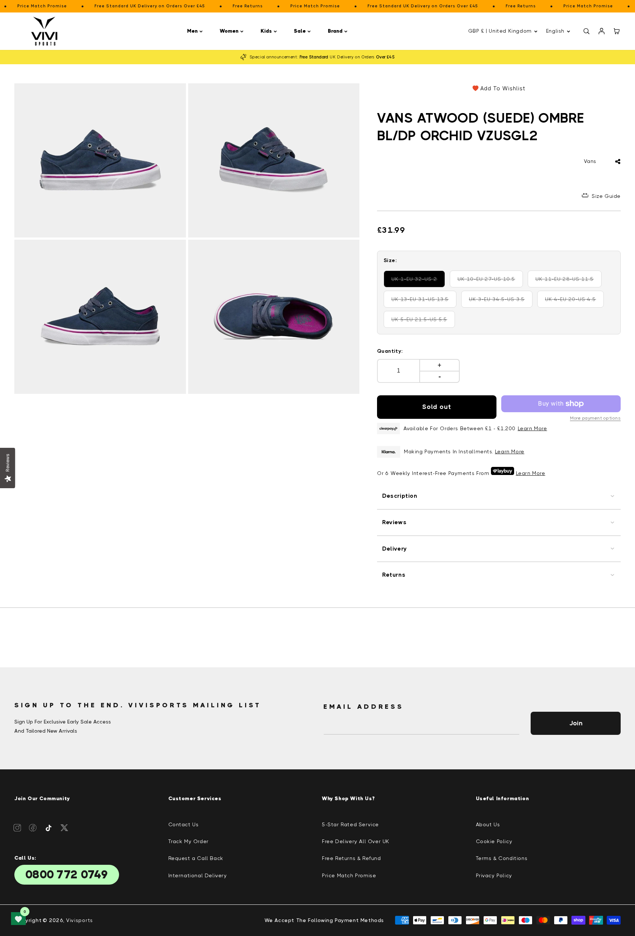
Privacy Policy (494, 875)
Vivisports (79, 920)
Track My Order (188, 841)
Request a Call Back (195, 858)
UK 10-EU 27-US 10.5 (488, 281)
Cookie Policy (494, 841)
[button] (196, 31)
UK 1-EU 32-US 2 (418, 281)
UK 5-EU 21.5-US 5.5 (421, 322)
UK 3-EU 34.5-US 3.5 (499, 302)
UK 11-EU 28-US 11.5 (566, 281)
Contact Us (183, 824)
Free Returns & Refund (351, 858)
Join (575, 723)
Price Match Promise (349, 875)
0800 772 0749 (66, 874)
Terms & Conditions (502, 858)
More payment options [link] (595, 418)
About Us (488, 824)
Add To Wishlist (502, 88)
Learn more (509, 451)
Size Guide (606, 196)
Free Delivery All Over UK (356, 841)
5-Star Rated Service (350, 824)
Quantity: (390, 351)
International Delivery (197, 875)
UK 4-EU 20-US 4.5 (574, 302)
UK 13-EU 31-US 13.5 (422, 302)
